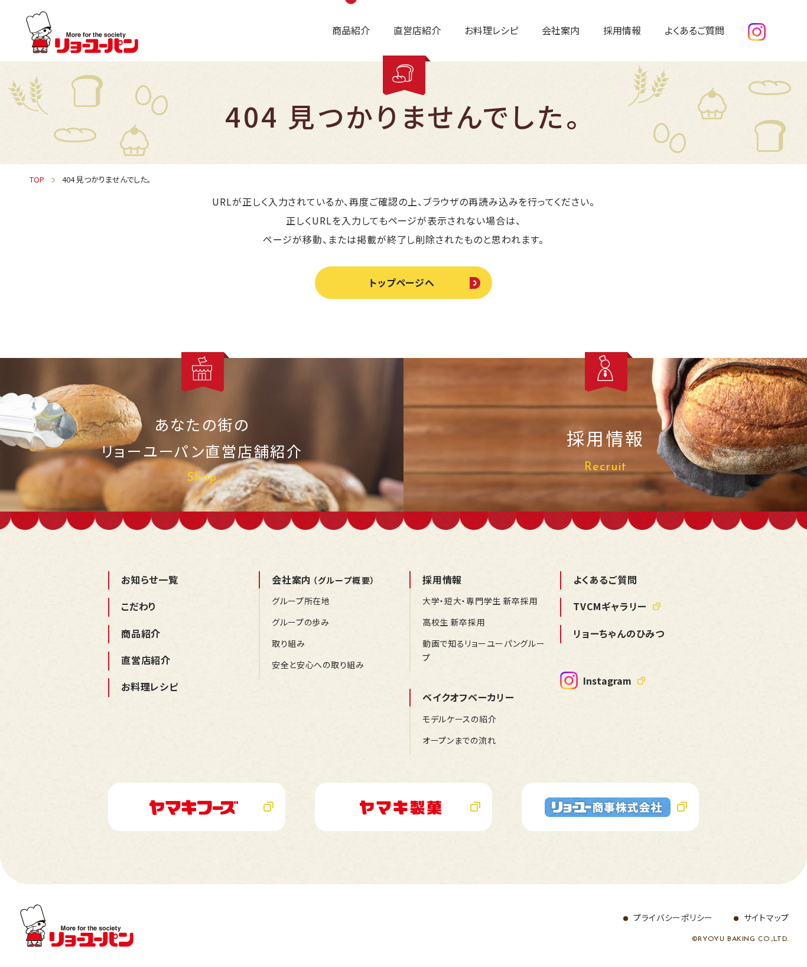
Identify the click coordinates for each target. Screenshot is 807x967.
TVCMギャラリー (610, 606)
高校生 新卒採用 (454, 622)
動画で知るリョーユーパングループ (483, 650)
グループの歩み (301, 622)
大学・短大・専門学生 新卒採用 (480, 601)
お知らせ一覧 (149, 579)
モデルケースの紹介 (459, 719)
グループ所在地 (301, 601)
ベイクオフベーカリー (468, 697)
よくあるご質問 (605, 579)
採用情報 (442, 579)
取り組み (288, 643)
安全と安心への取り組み (318, 664)
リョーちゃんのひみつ (619, 633)
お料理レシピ (149, 686)
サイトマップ (766, 917)
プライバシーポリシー (673, 917)
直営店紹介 (146, 660)
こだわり (139, 606)
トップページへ (402, 282)
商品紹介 (141, 633)
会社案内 (323, 579)
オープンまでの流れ (459, 740)
